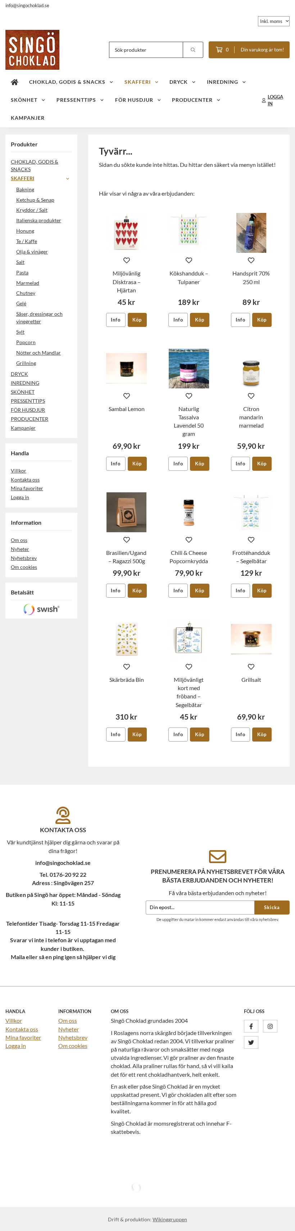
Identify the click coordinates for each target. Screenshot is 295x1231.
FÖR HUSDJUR (134, 100)
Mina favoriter (27, 488)
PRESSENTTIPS (76, 100)
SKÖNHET (24, 100)
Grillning (26, 363)
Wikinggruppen (170, 1219)
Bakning (25, 189)
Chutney (25, 293)
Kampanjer (28, 118)
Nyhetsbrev (24, 558)
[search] (193, 50)
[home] (14, 82)
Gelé (21, 303)
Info (116, 320)
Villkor (18, 471)
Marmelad (27, 283)
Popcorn (26, 342)
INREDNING (222, 82)
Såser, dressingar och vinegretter (39, 317)
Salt (20, 262)
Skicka (272, 907)
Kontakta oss (25, 480)
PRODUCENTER (192, 100)
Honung (25, 231)
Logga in (20, 497)
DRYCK (178, 82)
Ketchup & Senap (35, 200)
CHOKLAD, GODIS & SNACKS (67, 82)
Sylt (20, 332)
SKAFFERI (137, 82)
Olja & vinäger (32, 252)
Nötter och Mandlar (38, 353)
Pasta (22, 272)
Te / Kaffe (26, 241)
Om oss (19, 540)
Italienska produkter (38, 220)
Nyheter (20, 549)
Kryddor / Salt (31, 210)
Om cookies (24, 567)
